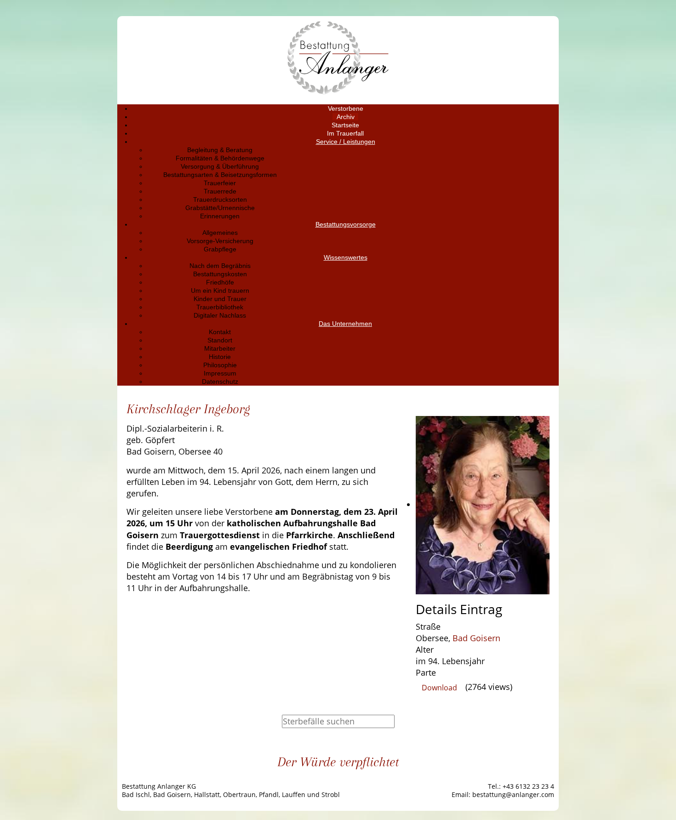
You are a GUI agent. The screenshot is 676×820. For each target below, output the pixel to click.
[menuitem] (345, 108)
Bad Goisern (476, 637)
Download (439, 688)
